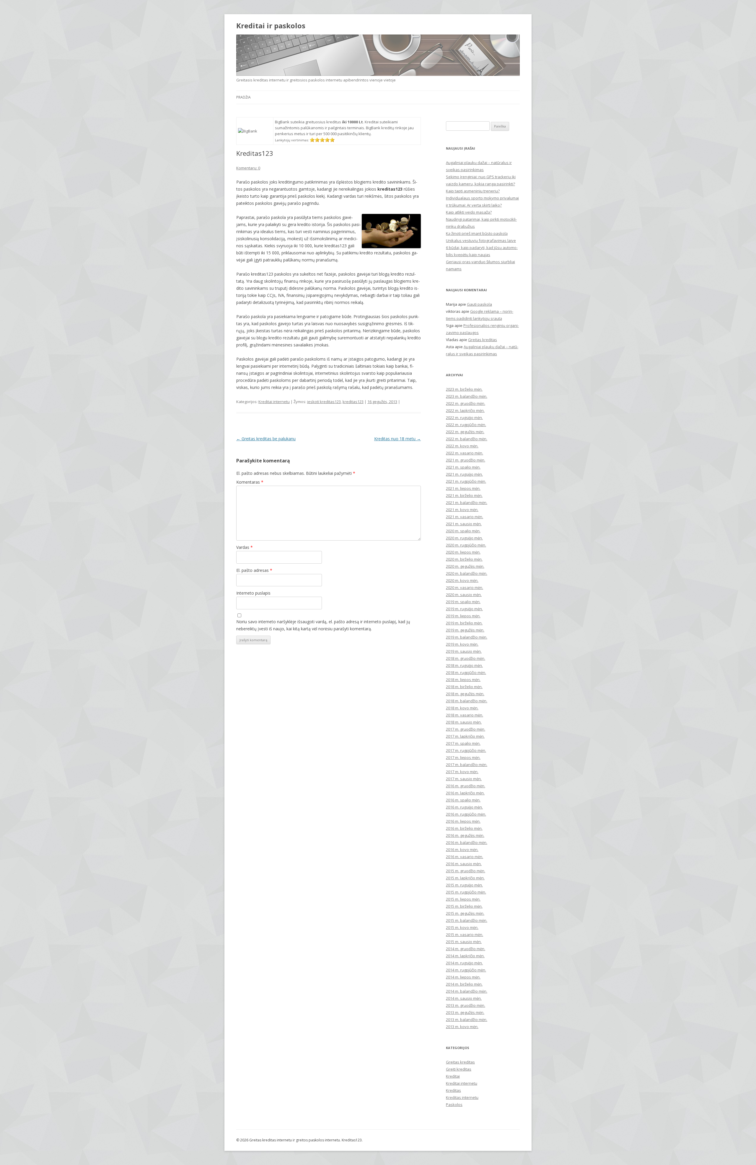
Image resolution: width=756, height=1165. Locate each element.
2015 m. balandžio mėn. (466, 920)
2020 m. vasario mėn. (464, 587)
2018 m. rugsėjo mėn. (464, 665)
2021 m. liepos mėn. (463, 488)
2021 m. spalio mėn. (463, 467)
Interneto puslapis (253, 593)
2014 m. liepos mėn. (463, 977)
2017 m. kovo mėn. (462, 771)
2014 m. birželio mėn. (464, 984)
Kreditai (453, 1076)
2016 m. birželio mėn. (464, 828)
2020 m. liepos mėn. (463, 552)
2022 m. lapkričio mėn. (465, 410)
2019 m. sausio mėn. (464, 651)
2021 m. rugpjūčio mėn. (466, 481)
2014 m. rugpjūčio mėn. (466, 970)
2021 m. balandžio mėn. (466, 502)
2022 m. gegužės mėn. (465, 431)
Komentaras (249, 482)
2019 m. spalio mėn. (463, 601)
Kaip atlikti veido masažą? (469, 212)
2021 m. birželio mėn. (464, 495)
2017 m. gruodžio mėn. (465, 729)
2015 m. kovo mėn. (462, 927)
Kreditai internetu (274, 401)
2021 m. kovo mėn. (462, 509)
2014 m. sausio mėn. (464, 998)
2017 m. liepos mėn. (463, 757)
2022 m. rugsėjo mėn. (464, 417)
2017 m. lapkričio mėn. (465, 736)
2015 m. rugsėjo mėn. (464, 885)
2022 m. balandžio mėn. (466, 438)
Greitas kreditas (482, 339)
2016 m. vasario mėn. (464, 856)
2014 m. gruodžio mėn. (465, 948)
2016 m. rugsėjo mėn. (464, 807)
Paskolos (454, 1104)
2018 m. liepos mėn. (463, 679)
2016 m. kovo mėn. (462, 849)
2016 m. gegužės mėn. (465, 835)
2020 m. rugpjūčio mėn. (466, 545)
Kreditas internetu (462, 1097)
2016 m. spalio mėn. (463, 800)
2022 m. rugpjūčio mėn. (466, 424)
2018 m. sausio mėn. (464, 722)
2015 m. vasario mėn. (464, 934)
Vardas (244, 547)
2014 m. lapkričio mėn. (465, 955)
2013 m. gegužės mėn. (465, 1012)
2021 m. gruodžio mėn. (465, 460)
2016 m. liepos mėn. (463, 821)
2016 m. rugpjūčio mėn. (466, 814)
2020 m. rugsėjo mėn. (464, 538)
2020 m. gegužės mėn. (465, 566)
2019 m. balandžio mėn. (466, 637)
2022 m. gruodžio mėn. (465, 403)
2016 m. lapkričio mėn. (465, 793)
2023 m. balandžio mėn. (466, 396)
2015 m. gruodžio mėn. (465, 870)
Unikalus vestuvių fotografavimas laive (481, 240)
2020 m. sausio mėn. (464, 594)
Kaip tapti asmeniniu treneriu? (473, 191)
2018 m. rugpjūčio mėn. (466, 672)
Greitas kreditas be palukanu (266, 438)
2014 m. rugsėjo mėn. (464, 963)
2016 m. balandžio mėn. (466, 842)
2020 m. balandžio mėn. (466, 573)
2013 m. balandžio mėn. (466, 1019)
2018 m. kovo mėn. (462, 708)
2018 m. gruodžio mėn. (465, 658)
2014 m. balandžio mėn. (466, 991)
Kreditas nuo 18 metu (397, 438)
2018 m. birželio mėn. (464, 686)
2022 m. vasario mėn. (464, 453)
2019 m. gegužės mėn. (465, 630)
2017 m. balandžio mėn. (466, 764)
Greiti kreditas (458, 1069)
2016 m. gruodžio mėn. (465, 785)
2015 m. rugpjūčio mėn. (466, 892)
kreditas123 (353, 401)
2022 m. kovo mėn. (462, 446)
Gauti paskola (479, 304)
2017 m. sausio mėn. (464, 778)
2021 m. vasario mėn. (464, 516)
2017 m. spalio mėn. (463, 743)
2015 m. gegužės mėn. (465, 913)
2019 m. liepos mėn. (463, 616)
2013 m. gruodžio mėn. (465, 1005)
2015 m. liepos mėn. (463, 899)
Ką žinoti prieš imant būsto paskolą (477, 233)
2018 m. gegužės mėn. (465, 693)
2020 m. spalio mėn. (463, 531)
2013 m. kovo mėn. (462, 1026)
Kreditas (453, 1090)
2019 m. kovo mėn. (462, 644)
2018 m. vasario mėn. (464, 715)
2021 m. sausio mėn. (464, 523)
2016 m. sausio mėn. (464, 863)
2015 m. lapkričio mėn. (465, 878)
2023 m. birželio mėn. (464, 389)
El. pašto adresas (254, 570)
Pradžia (243, 97)
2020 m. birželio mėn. (464, 559)
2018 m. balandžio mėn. (466, 700)
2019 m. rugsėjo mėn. (464, 608)
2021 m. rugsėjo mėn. (464, 474)
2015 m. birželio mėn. (464, 906)
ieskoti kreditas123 (324, 401)
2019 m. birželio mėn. (464, 623)
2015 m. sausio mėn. (464, 941)
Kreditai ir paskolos (270, 25)
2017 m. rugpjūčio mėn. (466, 750)
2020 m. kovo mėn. (462, 580)
